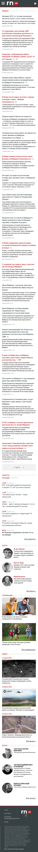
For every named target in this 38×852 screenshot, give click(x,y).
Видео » (5, 654)
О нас (6, 810)
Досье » (5, 745)
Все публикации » (29, 650)
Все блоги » (31, 591)
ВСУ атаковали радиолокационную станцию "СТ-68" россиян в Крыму (16, 486)
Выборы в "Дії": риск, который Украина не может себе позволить (24, 567)
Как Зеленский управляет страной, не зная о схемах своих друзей (23, 581)
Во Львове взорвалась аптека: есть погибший (17, 533)
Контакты (7, 813)
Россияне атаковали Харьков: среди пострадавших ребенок (17, 524)
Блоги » (5, 545)
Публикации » (7, 595)
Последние (6, 478)
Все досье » (31, 798)
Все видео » (31, 741)
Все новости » (30, 539)
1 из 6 (17, 467)
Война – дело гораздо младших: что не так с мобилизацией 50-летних (18, 505)
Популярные (14, 478)
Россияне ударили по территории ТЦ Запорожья (17, 514)
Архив (6, 822)
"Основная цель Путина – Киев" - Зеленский (15, 495)
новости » (6, 475)
